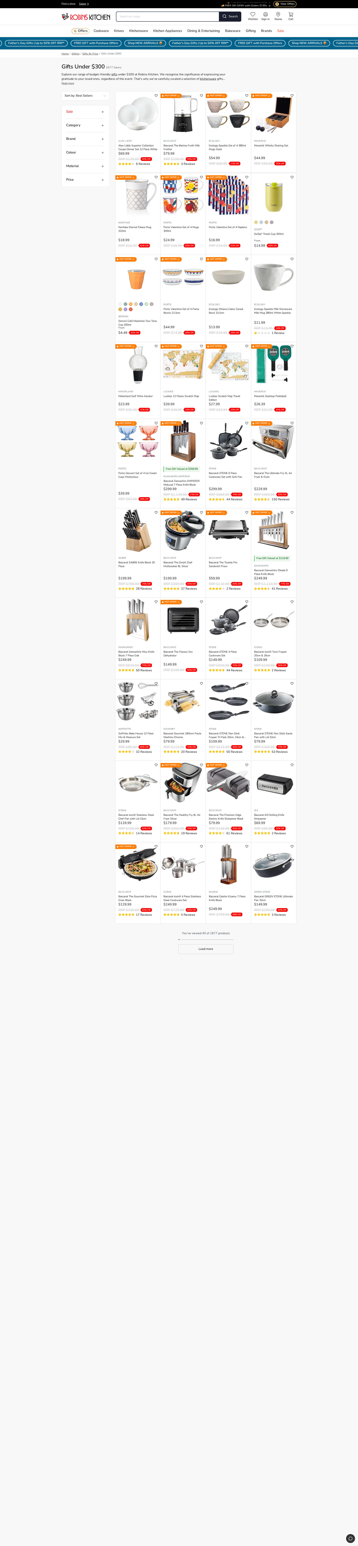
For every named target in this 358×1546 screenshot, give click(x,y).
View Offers (285, 4)
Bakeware (233, 31)
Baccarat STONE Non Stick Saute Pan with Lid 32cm (273, 735)
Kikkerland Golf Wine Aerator (135, 396)
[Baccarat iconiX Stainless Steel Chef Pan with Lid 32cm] (137, 783)
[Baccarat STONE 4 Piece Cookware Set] (228, 620)
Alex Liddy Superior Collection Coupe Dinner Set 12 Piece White (137, 147)
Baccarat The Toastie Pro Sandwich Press (223, 564)
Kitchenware (138, 31)
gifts (114, 74)
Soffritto (124, 729)
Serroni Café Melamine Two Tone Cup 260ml (137, 323)
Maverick (260, 141)
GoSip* (258, 229)
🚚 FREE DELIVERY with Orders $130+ (244, 2)
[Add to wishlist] (156, 95)
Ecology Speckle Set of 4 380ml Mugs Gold (227, 147)
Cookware (101, 31)
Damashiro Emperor (177, 476)
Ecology (214, 141)
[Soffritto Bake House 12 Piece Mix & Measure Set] (137, 701)
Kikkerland (126, 392)
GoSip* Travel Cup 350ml (269, 234)
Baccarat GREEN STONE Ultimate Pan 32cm (273, 898)
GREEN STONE (262, 892)
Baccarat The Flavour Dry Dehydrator (178, 654)
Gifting (251, 31)
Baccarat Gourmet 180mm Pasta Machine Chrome (182, 735)
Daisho (213, 892)
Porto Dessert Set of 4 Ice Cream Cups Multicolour (137, 475)
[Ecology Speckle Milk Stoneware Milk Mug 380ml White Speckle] (273, 277)
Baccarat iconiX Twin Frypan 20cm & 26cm (270, 654)
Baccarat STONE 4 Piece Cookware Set (223, 654)
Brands (266, 31)
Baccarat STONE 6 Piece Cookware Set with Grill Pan (225, 475)
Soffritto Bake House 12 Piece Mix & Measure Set (135, 735)
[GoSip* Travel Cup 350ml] (273, 195)
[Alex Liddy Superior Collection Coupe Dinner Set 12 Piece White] (137, 113)
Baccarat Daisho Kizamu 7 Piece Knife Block (227, 898)
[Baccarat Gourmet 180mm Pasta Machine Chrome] (183, 701)
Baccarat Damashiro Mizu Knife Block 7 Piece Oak (136, 654)
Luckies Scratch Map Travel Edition (224, 398)
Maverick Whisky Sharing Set (271, 145)
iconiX (258, 647)
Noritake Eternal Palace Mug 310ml (134, 229)
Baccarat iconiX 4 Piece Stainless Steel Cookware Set (182, 898)
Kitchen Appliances (167, 31)
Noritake (124, 223)
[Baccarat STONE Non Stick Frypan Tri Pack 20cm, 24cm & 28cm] (228, 701)
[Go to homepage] (86, 16)
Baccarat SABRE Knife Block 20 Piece (136, 564)
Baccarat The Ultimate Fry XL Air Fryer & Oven (273, 475)
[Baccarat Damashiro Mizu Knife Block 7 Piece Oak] (137, 620)
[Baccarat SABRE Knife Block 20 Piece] (137, 530)
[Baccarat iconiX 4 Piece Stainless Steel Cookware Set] (183, 864)
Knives (119, 31)
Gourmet (169, 729)
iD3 (256, 810)
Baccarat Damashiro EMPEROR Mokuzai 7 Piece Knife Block (182, 483)
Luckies (168, 392)
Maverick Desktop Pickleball (270, 396)
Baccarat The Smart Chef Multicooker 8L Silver (178, 564)
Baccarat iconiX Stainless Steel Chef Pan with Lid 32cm (136, 817)
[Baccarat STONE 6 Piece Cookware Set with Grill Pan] (228, 441)
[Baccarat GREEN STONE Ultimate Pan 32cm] (273, 864)
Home (65, 54)
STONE (212, 469)
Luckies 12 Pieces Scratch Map (181, 396)
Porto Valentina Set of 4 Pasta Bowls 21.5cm (181, 311)
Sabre (122, 558)
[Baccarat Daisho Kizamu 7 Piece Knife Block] (228, 864)
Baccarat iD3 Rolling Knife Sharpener (269, 817)
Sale (280, 31)
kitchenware (208, 79)
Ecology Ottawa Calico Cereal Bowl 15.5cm (226, 311)
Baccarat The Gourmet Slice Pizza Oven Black (137, 898)
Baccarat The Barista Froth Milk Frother (182, 147)
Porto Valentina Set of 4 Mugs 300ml (181, 229)
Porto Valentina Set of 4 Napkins (228, 227)
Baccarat (170, 141)
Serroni (123, 317)
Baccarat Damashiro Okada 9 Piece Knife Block (271, 572)
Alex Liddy (125, 141)
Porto (167, 223)
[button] (205, 949)
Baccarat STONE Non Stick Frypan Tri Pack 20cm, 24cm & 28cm (226, 735)
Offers (83, 31)
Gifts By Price (90, 54)
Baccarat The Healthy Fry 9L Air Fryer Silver (182, 817)
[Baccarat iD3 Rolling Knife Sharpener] (273, 783)
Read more (68, 83)
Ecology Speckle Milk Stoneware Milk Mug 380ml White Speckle (273, 311)
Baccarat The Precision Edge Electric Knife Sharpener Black (226, 817)
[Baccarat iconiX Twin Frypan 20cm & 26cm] (273, 620)
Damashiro (261, 566)
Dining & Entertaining (203, 31)
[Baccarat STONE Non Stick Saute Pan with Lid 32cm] (273, 701)
